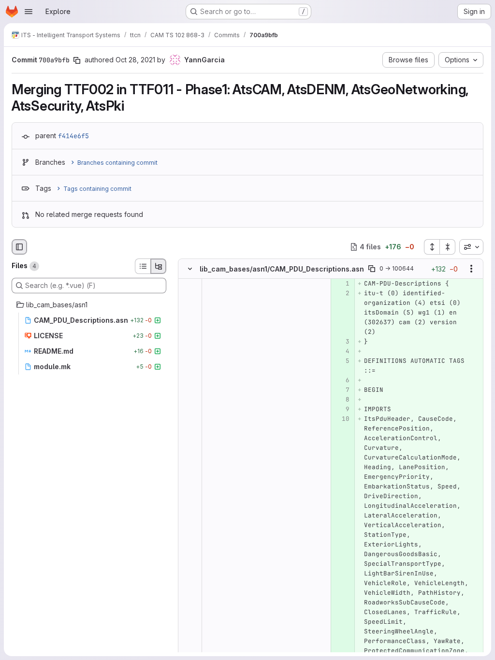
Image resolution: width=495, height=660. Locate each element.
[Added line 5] (341, 361)
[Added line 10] (341, 419)
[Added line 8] (341, 399)
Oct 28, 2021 (135, 60)
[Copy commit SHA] (77, 60)
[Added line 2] (341, 293)
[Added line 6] (341, 380)
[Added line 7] (341, 390)
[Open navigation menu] (28, 11)
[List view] (142, 266)
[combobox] (471, 247)
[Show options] (471, 268)
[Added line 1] (341, 283)
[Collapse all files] (447, 247)
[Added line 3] (341, 341)
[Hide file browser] (19, 247)
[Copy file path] (372, 268)
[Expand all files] (431, 247)
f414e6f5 (73, 135)
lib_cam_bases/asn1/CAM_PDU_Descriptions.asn (282, 269)
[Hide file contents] (190, 268)
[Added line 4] (341, 351)
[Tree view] (158, 266)
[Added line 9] (341, 409)
